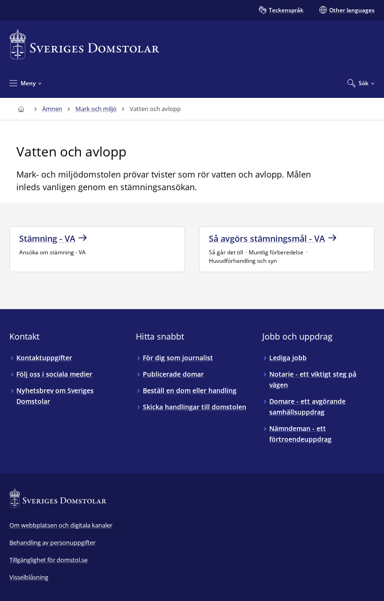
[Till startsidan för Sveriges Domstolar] (84, 45)
